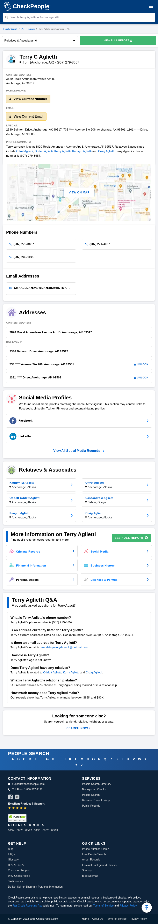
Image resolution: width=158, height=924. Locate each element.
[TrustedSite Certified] (17, 818)
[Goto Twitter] (17, 797)
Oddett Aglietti (44, 151)
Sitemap (87, 870)
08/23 (20, 830)
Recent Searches (26, 825)
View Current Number (30, 99)
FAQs (11, 854)
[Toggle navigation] (151, 6)
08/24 (11, 830)
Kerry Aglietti (62, 151)
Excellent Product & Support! (26, 803)
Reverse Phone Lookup (96, 800)
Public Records (91, 805)
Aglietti (31, 29)
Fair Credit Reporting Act (27, 905)
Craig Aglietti (106, 151)
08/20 (46, 830)
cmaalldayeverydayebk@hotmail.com (64, 647)
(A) (22, 29)
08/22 (28, 830)
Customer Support (19, 870)
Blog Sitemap (90, 875)
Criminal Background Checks (99, 865)
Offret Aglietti (24, 151)
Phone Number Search (95, 848)
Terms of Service (103, 905)
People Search (10, 29)
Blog (10, 848)
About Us (97, 918)
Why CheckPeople (19, 875)
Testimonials (15, 881)
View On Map (79, 192)
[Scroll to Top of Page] (147, 907)
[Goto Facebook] (10, 797)
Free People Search (94, 854)
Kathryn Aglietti (82, 151)
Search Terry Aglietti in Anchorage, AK (34, 17)
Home (85, 918)
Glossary (13, 859)
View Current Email (28, 116)
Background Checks (94, 789)
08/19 (54, 830)
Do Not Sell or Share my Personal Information (35, 886)
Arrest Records (91, 859)
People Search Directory (96, 783)
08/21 (37, 830)
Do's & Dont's (16, 865)
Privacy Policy (128, 905)
